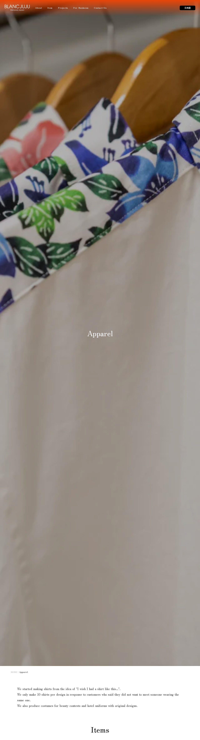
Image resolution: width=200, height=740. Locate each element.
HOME (14, 672)
